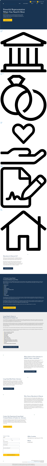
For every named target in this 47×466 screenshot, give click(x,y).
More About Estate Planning (30, 371)
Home (19, 3)
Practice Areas (25, 3)
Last (12, 440)
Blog (37, 3)
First (3, 440)
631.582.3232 (33, 1)
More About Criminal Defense (9, 307)
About (32, 3)
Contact (42, 3)
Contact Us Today (7, 426)
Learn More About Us (7, 268)
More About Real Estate (8, 388)
